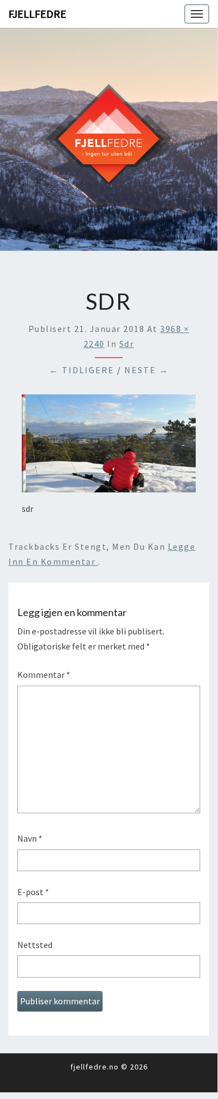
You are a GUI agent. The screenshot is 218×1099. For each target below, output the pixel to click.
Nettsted (34, 944)
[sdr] (109, 446)
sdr (126, 343)
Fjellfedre (37, 14)
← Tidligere (81, 369)
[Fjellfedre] (108, 138)
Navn (29, 838)
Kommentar (43, 674)
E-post (33, 891)
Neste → (146, 369)
